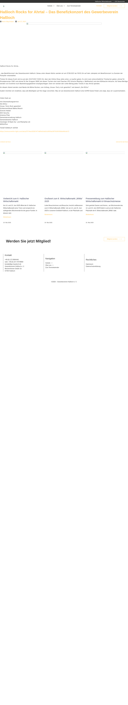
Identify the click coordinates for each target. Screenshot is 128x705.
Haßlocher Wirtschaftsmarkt (103, 1)
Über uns (60, 6)
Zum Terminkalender (74, 6)
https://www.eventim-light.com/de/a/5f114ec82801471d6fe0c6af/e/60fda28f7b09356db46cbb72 (34, 131)
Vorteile (49, 6)
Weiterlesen (7, 217)
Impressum (89, 264)
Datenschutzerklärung (93, 266)
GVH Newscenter (120, 1)
